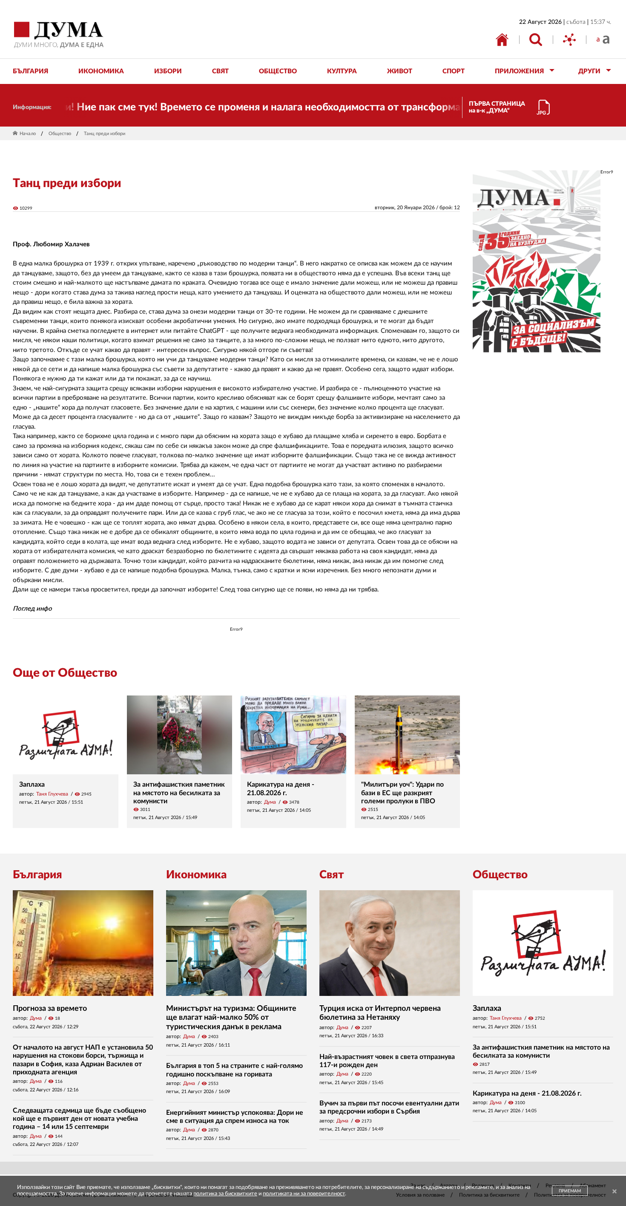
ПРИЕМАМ (570, 1191)
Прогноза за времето (50, 1009)
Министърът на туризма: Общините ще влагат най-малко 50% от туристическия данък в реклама (231, 1018)
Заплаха (32, 784)
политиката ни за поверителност (304, 1194)
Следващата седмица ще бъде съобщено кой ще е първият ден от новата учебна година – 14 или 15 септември (79, 1118)
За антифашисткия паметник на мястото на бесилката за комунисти (179, 792)
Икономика (196, 874)
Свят (331, 874)
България (37, 874)
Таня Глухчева (52, 793)
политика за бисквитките (225, 1194)
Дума (270, 802)
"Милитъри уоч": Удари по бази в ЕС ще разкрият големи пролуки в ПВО (402, 792)
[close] (614, 1191)
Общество (60, 133)
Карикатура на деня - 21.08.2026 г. (527, 1093)
